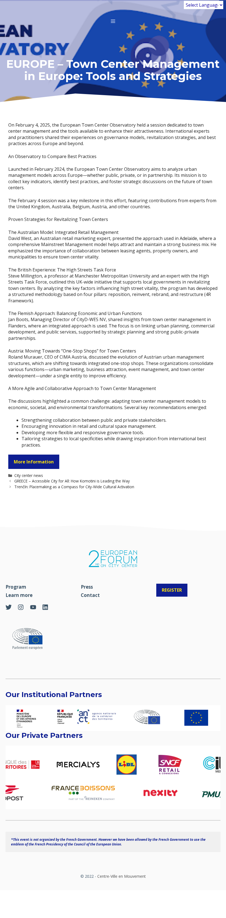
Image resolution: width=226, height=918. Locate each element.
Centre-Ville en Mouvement (121, 876)
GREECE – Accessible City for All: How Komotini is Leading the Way (72, 481)
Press (87, 587)
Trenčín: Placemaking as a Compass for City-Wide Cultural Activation (74, 486)
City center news (28, 475)
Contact (90, 595)
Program (16, 587)
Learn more (19, 595)
